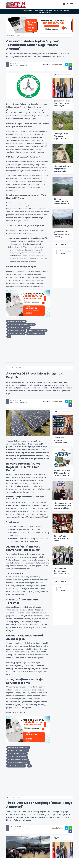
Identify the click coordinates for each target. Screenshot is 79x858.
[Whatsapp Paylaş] (70, 64)
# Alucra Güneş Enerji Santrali (17, 750)
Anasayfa (10, 36)
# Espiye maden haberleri (37, 330)
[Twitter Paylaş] (66, 64)
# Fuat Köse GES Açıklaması (17, 753)
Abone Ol (46, 64)
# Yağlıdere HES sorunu (35, 333)
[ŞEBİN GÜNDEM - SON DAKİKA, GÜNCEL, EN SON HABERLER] (16, 4)
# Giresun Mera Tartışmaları (17, 756)
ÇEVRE (18, 36)
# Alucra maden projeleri (16, 330)
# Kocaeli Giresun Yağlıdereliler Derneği (21, 324)
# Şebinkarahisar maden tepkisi (18, 327)
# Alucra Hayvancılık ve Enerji (17, 760)
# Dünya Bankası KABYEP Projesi (18, 763)
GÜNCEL (18, 368)
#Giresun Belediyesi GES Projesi (18, 747)
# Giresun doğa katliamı (16, 333)
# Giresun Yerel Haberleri (16, 766)
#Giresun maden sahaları (16, 321)
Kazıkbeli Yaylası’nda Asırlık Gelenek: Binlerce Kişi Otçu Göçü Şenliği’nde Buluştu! (45, 11)
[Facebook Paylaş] (70, 68)
